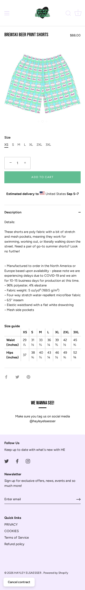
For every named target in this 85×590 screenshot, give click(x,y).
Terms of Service (16, 537)
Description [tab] (12, 212)
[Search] (68, 14)
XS (6, 145)
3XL (48, 145)
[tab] (42, 294)
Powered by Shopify (55, 572)
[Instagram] (28, 461)
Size (7, 137)
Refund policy (14, 544)
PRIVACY (11, 524)
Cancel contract (19, 582)
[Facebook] (17, 461)
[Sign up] (78, 499)
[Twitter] (6, 461)
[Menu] (7, 13)
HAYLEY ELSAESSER (28, 572)
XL (31, 145)
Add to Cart (42, 177)
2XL (39, 145)
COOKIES (11, 531)
